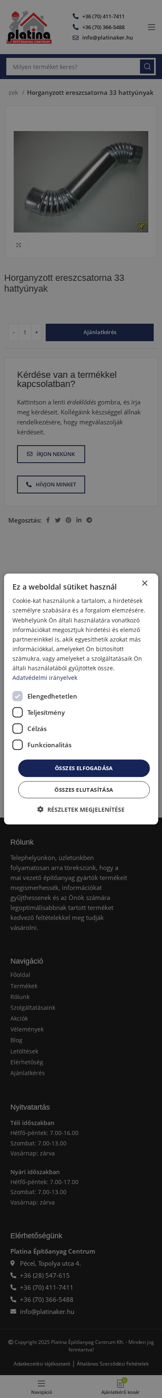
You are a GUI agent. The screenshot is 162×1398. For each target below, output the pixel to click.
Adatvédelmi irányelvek (44, 678)
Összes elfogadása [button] (84, 768)
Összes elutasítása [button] (83, 789)
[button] (81, 809)
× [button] (144, 583)
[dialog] (81, 699)
